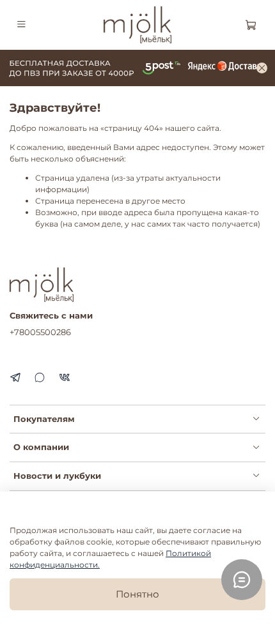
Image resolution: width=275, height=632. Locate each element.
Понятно (137, 594)
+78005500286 (40, 332)
